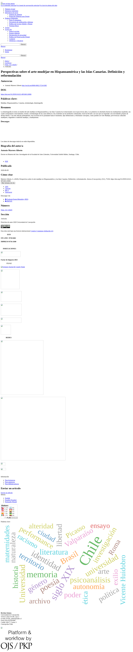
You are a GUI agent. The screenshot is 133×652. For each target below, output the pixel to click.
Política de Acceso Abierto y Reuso (20, 24)
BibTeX (9, 201)
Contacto (12, 39)
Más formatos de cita (8, 183)
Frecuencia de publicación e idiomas (21, 22)
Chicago (7, 188)
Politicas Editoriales (11, 18)
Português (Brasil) (11, 502)
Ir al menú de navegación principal (28, 5)
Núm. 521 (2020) (11, 65)
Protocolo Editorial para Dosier (19, 16)
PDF (6, 161)
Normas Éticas (14, 26)
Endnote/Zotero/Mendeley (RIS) (17, 199)
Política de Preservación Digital (19, 37)
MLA (7, 190)
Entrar (7, 52)
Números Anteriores (11, 11)
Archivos (8, 63)
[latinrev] (22, 394)
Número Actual (10, 9)
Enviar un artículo (7, 493)
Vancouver (8, 192)
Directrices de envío (11, 13)
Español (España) (11, 500)
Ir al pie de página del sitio (48, 5)
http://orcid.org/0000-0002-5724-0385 (34, 85)
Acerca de (8, 29)
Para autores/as (10, 482)
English (7, 498)
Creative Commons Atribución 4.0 (42, 231)
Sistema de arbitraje (15, 14)
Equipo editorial (14, 33)
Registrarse (8, 50)
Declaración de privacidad (17, 35)
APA (6, 187)
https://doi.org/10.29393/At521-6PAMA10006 (16, 94)
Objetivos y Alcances (16, 41)
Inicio (7, 61)
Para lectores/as (10, 480)
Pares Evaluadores (15, 20)
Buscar (23, 44)
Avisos (7, 28)
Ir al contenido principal (8, 5)
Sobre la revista (14, 31)
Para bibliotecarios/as (12, 484)
